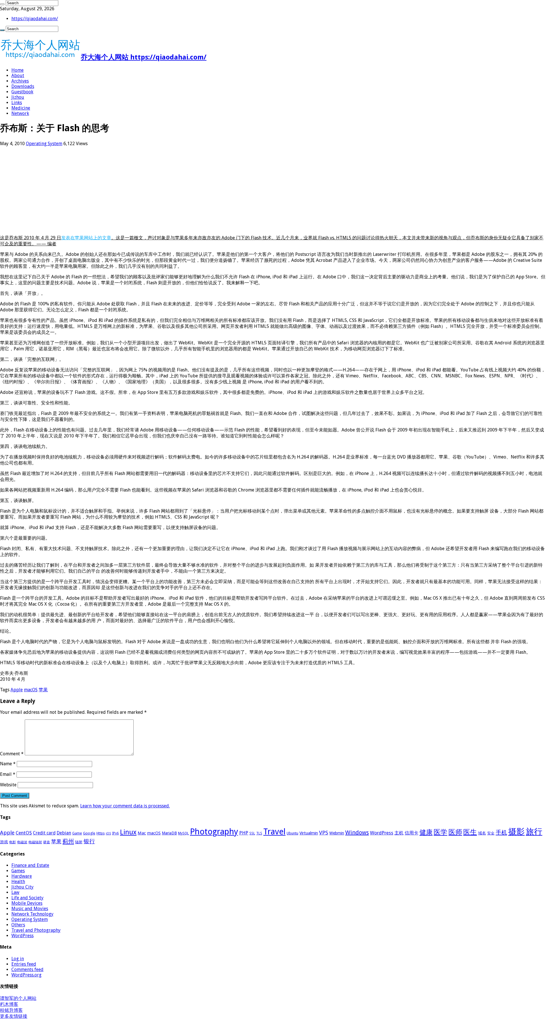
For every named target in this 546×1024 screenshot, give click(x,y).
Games (18, 870)
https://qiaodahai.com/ (34, 18)
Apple (17, 689)
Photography (214, 831)
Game (77, 833)
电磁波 (22, 842)
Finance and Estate (30, 865)
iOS (108, 833)
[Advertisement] (170, 191)
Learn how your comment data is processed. (125, 806)
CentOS (24, 833)
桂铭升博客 (11, 1010)
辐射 (78, 842)
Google (89, 833)
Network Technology (32, 914)
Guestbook (22, 91)
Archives (20, 81)
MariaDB (169, 833)
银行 (89, 841)
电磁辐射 (35, 842)
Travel (274, 831)
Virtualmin (308, 833)
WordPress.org (26, 975)
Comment (12, 753)
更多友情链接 (13, 1016)
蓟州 (68, 841)
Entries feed (23, 964)
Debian (64, 833)
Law (15, 892)
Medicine (20, 108)
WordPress (381, 833)
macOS (31, 689)
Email (7, 774)
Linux (128, 832)
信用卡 (411, 833)
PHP (243, 833)
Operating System (44, 143)
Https (100, 833)
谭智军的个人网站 (18, 998)
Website (8, 784)
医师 (455, 832)
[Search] (2, 4)
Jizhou (17, 97)
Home (17, 70)
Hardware (21, 876)
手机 (501, 832)
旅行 (534, 831)
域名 (482, 833)
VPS (323, 833)
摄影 (516, 831)
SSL (252, 833)
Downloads (22, 86)
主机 (399, 833)
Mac (142, 833)
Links (16, 102)
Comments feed (27, 969)
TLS (259, 833)
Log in (17, 958)
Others (18, 925)
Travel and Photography (36, 930)
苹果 (43, 689)
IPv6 (115, 833)
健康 (426, 832)
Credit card (44, 833)
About (17, 75)
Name (8, 763)
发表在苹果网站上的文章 (86, 237)
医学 (440, 832)
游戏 (4, 842)
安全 (491, 833)
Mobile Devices (26, 903)
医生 (470, 832)
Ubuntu (292, 833)
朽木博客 (9, 1004)
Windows (357, 832)
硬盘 (46, 842)
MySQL (183, 833)
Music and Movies (29, 908)
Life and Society (27, 897)
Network (20, 113)
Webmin (336, 833)
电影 (12, 842)
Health (18, 881)
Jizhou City (22, 887)
